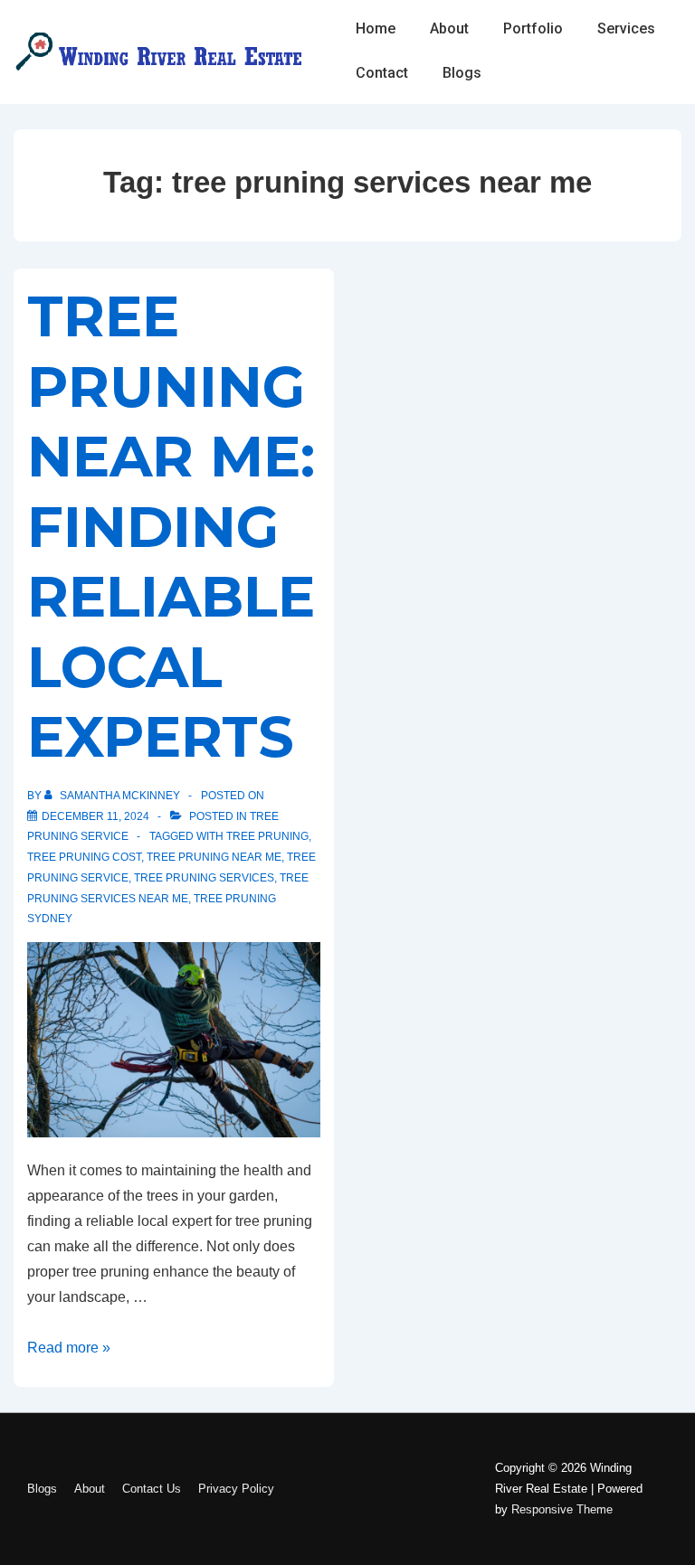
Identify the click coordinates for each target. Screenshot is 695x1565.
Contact (382, 72)
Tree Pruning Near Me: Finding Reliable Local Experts (171, 526)
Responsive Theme (562, 1509)
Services (626, 28)
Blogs (462, 72)
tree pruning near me (214, 857)
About (449, 28)
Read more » (68, 1347)
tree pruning (267, 836)
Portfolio (533, 28)
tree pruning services (204, 878)
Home (375, 28)
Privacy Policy (236, 1488)
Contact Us (151, 1488)
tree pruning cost (84, 857)
